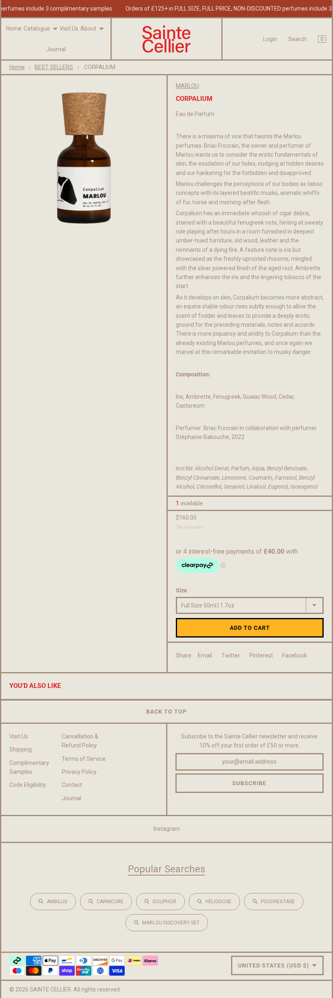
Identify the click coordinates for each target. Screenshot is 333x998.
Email (205, 655)
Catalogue (37, 28)
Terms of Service (84, 759)
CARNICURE (110, 901)
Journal (56, 49)
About (88, 28)
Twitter (230, 655)
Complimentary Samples (29, 767)
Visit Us (69, 28)
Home (14, 28)
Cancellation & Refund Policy (80, 741)
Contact (72, 785)
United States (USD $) (273, 965)
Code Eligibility (27, 785)
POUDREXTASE (278, 901)
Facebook (294, 655)
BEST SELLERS (54, 67)
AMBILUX (57, 901)
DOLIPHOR (164, 901)
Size (181, 590)
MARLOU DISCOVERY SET (170, 923)
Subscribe (249, 783)
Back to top (166, 711)
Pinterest (261, 655)
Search (297, 39)
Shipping (20, 749)
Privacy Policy (79, 772)
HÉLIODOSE (218, 901)
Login (270, 39)
